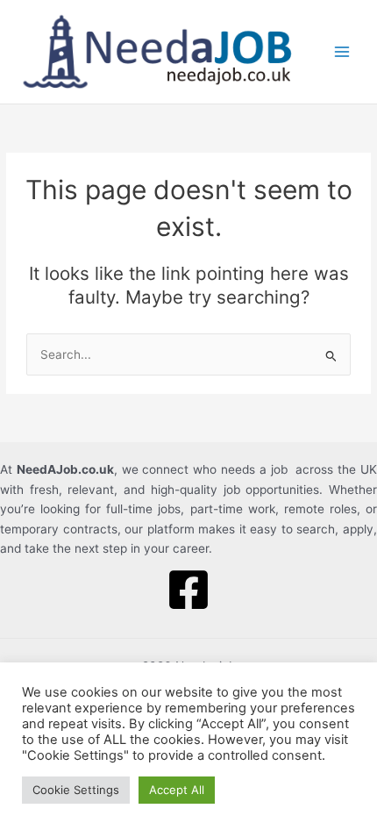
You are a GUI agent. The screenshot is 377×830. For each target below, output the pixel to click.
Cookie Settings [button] (75, 790)
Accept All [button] (176, 790)
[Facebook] (188, 590)
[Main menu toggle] (342, 52)
